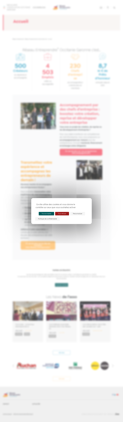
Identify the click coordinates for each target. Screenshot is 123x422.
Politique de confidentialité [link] (47, 219)
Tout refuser (62, 214)
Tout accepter (46, 214)
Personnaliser (77, 214)
